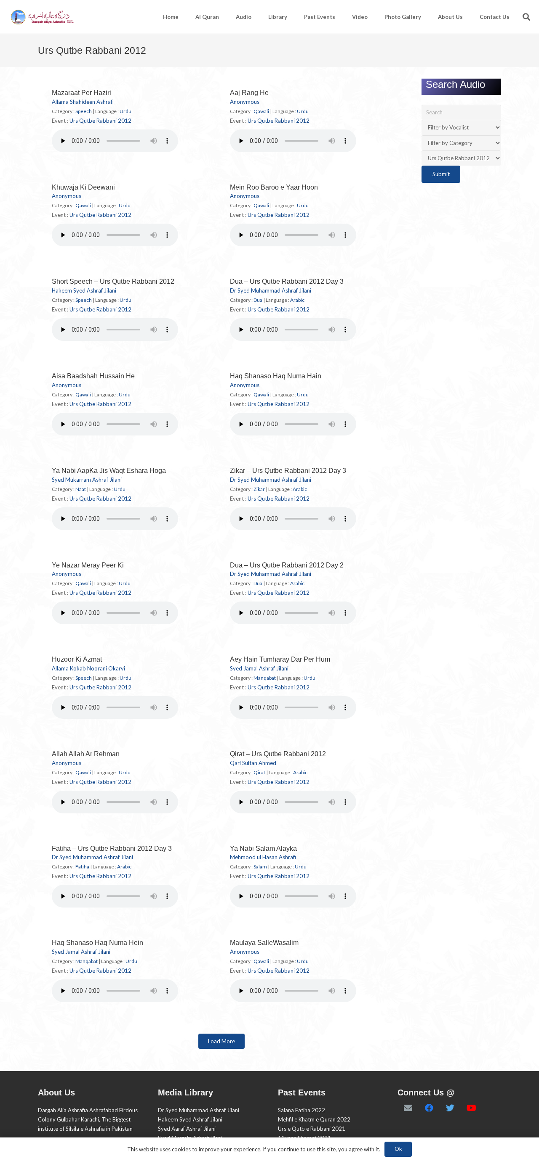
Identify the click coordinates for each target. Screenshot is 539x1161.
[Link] (41, 17)
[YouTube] (471, 1108)
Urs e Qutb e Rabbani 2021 (311, 1128)
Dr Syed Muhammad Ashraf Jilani (270, 290)
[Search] (526, 16)
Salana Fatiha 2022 (301, 1110)
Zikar (259, 489)
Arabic (297, 300)
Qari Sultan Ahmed (253, 763)
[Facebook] (429, 1108)
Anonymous (244, 101)
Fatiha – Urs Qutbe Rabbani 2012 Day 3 (112, 848)
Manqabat (264, 678)
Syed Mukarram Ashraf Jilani (87, 479)
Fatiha (82, 866)
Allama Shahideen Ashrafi (83, 101)
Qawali (261, 111)
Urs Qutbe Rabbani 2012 (100, 120)
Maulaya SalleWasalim (264, 942)
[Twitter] (450, 1108)
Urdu (125, 111)
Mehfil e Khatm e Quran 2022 (314, 1119)
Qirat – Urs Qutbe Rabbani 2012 (278, 753)
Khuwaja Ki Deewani (83, 187)
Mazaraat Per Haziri (81, 92)
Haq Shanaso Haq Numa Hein (97, 942)
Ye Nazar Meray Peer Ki (88, 565)
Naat (80, 489)
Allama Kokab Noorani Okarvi (88, 668)
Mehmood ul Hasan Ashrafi (263, 857)
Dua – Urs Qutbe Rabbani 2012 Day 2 (287, 565)
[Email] (408, 1108)
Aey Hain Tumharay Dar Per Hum (280, 659)
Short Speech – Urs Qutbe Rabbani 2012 (113, 281)
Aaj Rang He (249, 92)
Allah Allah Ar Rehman (86, 753)
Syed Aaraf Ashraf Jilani (187, 1128)
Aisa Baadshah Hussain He (93, 376)
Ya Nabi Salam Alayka (263, 848)
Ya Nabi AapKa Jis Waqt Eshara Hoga (109, 470)
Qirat (259, 772)
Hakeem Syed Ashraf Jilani (84, 290)
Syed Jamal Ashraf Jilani (259, 668)
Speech (83, 111)
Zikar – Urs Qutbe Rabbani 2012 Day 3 (288, 470)
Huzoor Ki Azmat (77, 659)
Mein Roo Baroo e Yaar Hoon (274, 187)
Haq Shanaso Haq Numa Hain (275, 376)
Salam (260, 866)
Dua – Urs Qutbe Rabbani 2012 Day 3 (287, 281)
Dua (257, 300)
